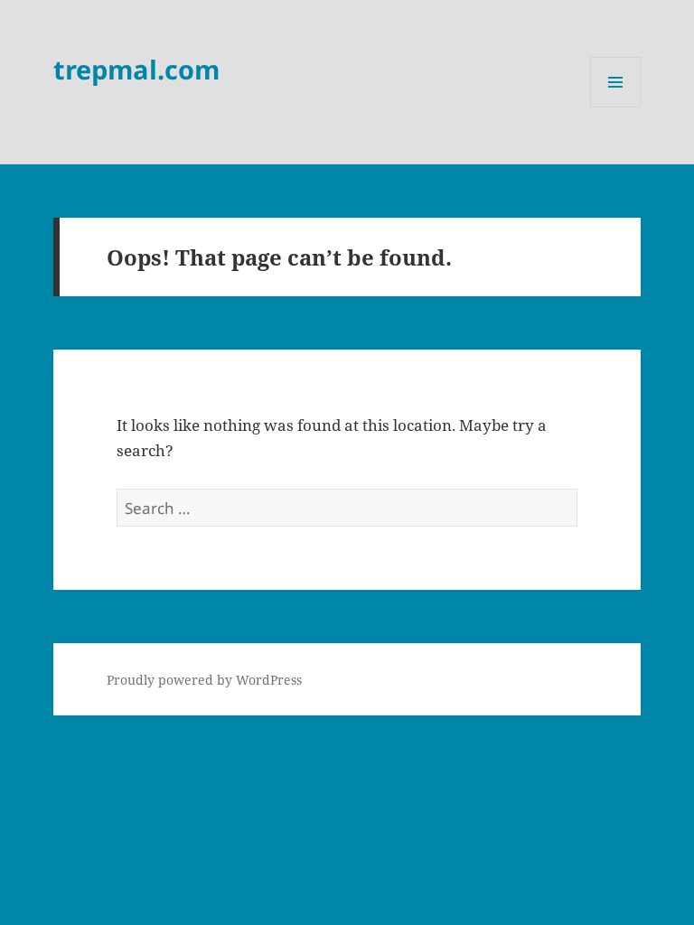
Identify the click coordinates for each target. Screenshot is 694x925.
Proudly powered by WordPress (204, 679)
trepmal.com (136, 69)
